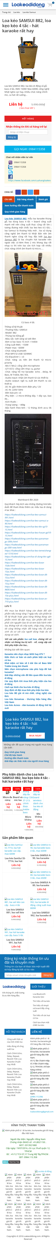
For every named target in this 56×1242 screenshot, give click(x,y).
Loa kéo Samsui (29, 12)
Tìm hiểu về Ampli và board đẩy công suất (41, 1008)
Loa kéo (16, 12)
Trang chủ (6, 12)
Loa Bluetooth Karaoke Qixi (39, 995)
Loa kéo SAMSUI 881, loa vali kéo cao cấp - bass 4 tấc (15, 912)
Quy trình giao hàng (15, 211)
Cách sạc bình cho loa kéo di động (22, 687)
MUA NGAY (35, 735)
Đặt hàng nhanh (25, 199)
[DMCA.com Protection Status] (11, 1161)
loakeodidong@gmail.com (41, 1111)
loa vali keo (30, 639)
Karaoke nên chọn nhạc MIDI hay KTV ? (25, 654)
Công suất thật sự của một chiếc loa (15, 1040)
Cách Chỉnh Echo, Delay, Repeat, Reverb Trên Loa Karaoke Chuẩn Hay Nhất (14, 1059)
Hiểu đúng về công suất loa (15, 1047)
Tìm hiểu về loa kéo (41, 1001)
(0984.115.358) (36, 1096)
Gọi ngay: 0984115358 (29, 149)
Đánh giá (43, 199)
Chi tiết (8, 199)
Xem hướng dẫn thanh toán (19, 205)
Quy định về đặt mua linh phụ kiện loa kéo (27, 690)
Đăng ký (12, 137)
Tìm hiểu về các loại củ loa (41, 1016)
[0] (49, 4)
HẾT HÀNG (28, 118)
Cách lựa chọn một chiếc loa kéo (41, 1024)
